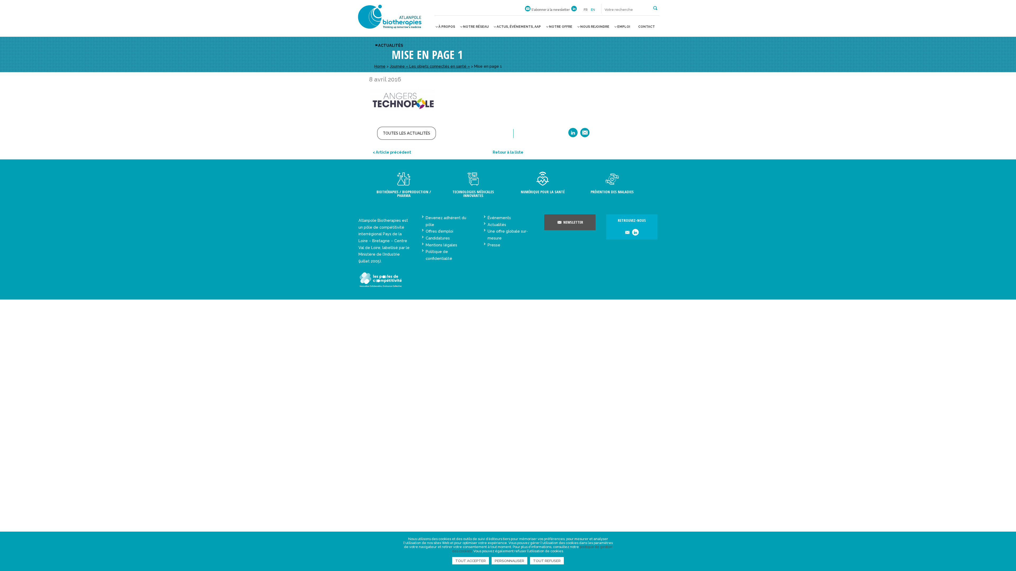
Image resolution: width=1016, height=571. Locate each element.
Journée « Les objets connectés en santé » (430, 66)
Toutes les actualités (406, 133)
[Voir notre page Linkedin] (574, 10)
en (593, 10)
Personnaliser (509, 561)
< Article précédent (392, 152)
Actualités (390, 45)
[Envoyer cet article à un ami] (584, 134)
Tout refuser (547, 561)
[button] (655, 8)
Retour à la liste (508, 152)
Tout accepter (470, 561)
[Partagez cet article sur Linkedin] (573, 134)
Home (379, 66)
